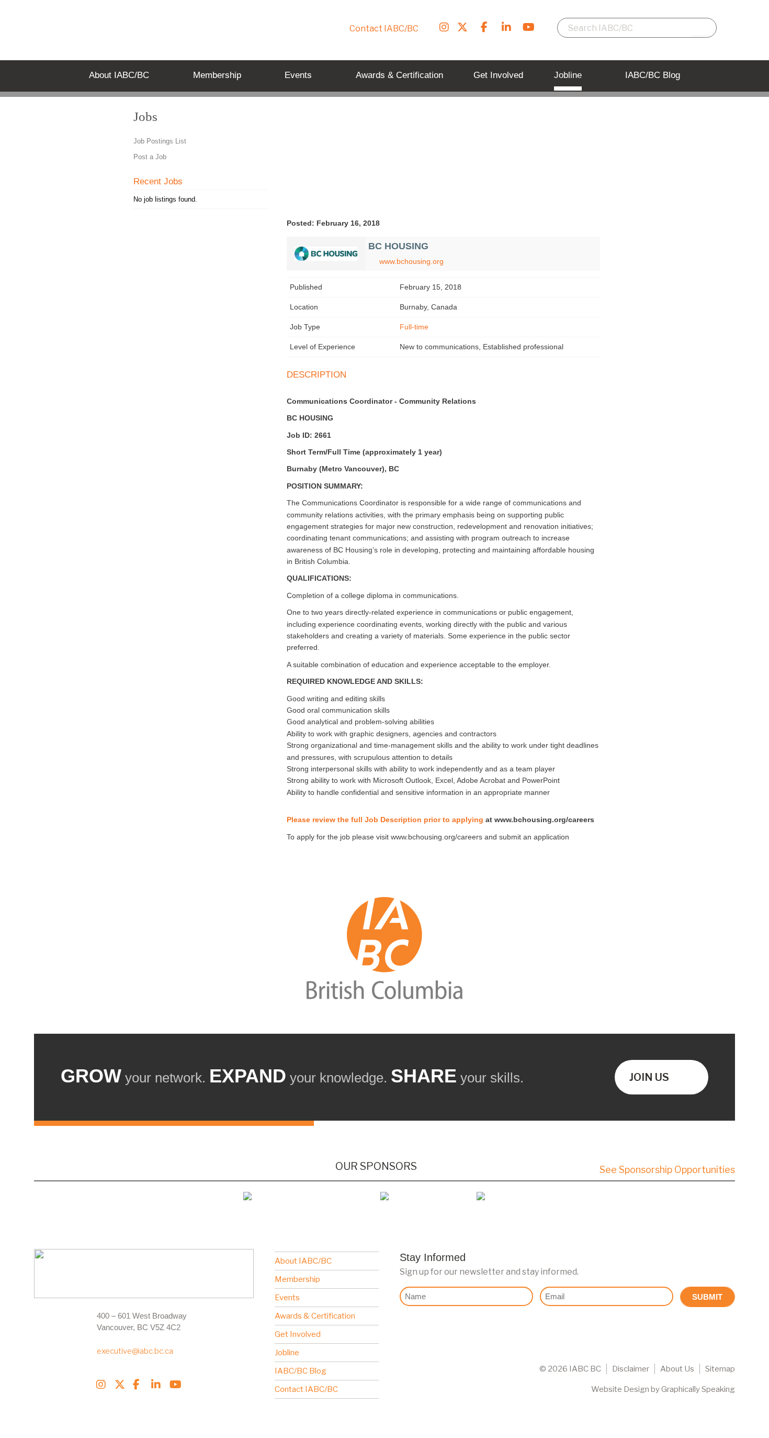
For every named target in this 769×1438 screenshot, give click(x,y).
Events (287, 1297)
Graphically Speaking (698, 1389)
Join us (649, 1077)
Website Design (620, 1389)
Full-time (414, 327)
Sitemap (720, 1369)
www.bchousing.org (411, 261)
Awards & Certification (315, 1316)
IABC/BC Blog (300, 1371)
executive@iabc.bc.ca (135, 1351)
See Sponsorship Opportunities (667, 1169)
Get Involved (298, 1334)
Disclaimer (630, 1369)
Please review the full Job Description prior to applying (385, 819)
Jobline (287, 1352)
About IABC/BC (303, 1261)
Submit (707, 1296)
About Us (677, 1369)
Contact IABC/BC (384, 29)
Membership (297, 1279)
